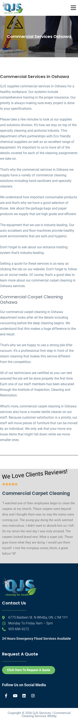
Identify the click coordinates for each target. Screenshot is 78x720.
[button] (73, 8)
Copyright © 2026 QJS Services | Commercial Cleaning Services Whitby (39, 714)
